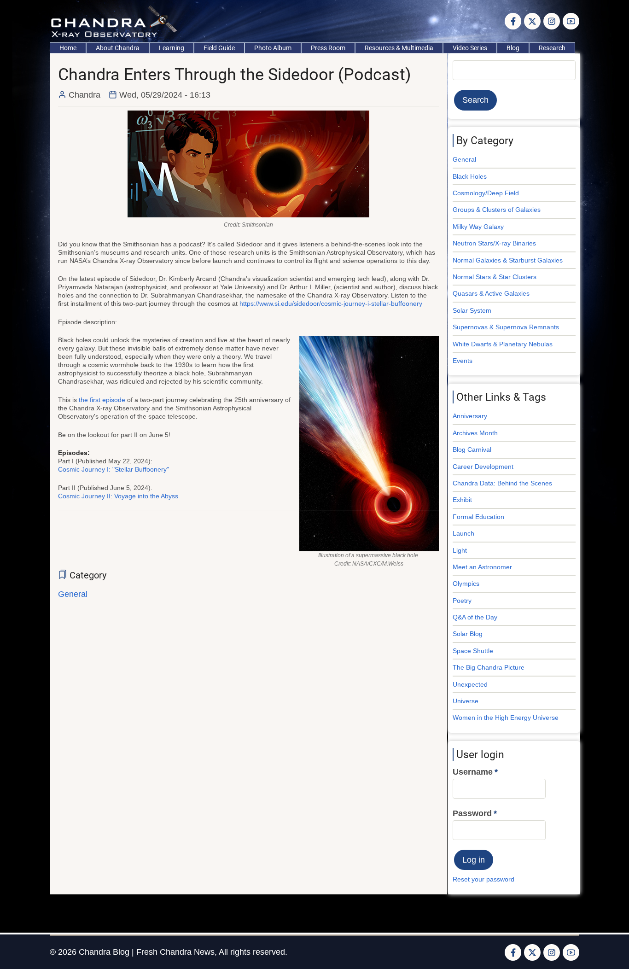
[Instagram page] (551, 21)
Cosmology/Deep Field (486, 193)
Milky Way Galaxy (478, 226)
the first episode (102, 399)
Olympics (466, 583)
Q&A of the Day (475, 617)
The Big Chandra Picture (488, 667)
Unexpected (470, 684)
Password (472, 813)
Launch (463, 533)
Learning (171, 48)
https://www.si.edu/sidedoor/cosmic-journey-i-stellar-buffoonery (330, 303)
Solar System (472, 310)
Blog (513, 48)
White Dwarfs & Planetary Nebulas (503, 344)
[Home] (116, 20)
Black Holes (470, 176)
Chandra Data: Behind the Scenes (502, 483)
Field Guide (219, 48)
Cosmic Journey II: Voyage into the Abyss (118, 496)
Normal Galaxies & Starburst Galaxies (508, 260)
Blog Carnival (472, 449)
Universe (465, 701)
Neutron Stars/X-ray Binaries (494, 243)
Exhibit (462, 499)
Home (67, 48)
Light (460, 550)
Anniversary (470, 416)
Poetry (462, 600)
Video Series (470, 48)
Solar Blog (468, 633)
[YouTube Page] (571, 21)
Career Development (483, 466)
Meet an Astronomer (482, 567)
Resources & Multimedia (399, 48)
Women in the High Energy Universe (506, 717)
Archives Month (475, 433)
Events (462, 360)
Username (473, 771)
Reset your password (483, 879)
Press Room (328, 48)
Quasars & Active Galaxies (491, 293)
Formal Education (478, 516)
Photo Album (272, 48)
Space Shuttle (473, 650)
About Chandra (118, 48)
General (72, 594)
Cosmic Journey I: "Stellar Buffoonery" (113, 469)
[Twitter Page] (532, 21)
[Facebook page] (513, 21)
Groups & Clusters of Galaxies (497, 209)
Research (552, 48)
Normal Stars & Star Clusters (494, 276)
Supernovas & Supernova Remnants (506, 327)
